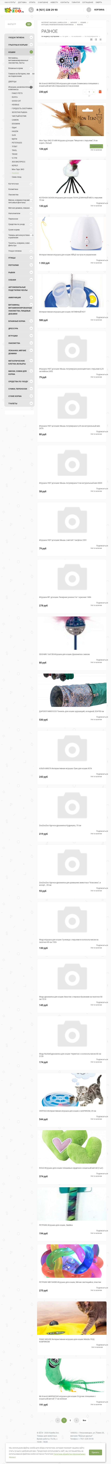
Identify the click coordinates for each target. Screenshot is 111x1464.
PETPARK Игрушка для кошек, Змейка (56, 1225)
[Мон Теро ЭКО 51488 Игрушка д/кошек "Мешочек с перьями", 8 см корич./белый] (72, 119)
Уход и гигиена (16, 37)
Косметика (13, 189)
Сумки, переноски (17, 389)
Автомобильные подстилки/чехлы (17, 288)
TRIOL (14, 150)
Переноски (13, 219)
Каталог (74, 22)
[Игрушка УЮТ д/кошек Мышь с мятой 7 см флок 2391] (72, 519)
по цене (65, 36)
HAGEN (15, 131)
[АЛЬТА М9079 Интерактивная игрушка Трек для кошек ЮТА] (72, 747)
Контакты (65, 2)
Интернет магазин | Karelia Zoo (54, 22)
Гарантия (76, 2)
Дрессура (13, 328)
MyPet (14, 139)
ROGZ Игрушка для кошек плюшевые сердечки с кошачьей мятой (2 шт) (71, 1168)
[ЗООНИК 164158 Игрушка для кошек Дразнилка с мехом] (72, 633)
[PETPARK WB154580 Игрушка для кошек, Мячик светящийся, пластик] (72, 1261)
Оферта (99, 2)
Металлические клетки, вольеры (17, 362)
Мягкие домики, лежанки (19, 208)
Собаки (12, 280)
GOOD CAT (16, 101)
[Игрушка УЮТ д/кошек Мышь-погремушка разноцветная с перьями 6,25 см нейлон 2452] (72, 347)
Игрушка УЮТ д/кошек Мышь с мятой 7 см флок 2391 (63, 540)
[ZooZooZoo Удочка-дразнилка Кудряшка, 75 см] (72, 804)
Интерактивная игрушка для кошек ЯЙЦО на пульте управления (67, 255)
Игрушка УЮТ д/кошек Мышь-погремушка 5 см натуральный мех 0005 (70, 483)
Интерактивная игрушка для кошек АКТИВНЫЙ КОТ (62, 312)
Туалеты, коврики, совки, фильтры (19, 244)
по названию (76, 36)
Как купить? (10, 2)
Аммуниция (14, 297)
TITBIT (14, 146)
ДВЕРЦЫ (12, 81)
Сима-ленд (16, 177)
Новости (54, 2)
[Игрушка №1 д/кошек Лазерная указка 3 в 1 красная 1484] (72, 576)
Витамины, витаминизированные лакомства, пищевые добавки (20, 309)
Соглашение (87, 2)
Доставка (22, 2)
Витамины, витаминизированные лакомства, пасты (18, 60)
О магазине (43, 2)
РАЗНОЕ (15, 173)
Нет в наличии (96, 150)
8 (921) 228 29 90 (47, 9)
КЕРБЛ (15, 165)
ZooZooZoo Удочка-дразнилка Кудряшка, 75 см (60, 825)
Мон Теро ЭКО (18, 169)
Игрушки (13, 336)
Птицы (11, 258)
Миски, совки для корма (17, 372)
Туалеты (12, 403)
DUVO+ (15, 97)
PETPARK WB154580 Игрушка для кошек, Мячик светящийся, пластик (70, 1282)
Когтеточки (13, 184)
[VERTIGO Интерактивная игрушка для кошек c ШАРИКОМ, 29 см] (72, 1089)
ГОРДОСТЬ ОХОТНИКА (22, 108)
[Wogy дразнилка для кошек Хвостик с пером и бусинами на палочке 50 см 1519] (72, 975)
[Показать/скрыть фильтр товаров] (29, 24)
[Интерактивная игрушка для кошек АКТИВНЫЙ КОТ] (72, 290)
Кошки (83, 22)
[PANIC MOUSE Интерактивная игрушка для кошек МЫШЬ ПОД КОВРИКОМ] (72, 1318)
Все (84, 1420)
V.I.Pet (14, 158)
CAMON (15, 120)
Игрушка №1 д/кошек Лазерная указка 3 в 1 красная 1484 (65, 597)
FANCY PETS (17, 93)
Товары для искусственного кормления (20, 236)
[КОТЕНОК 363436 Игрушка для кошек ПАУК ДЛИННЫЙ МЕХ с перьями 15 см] (72, 176)
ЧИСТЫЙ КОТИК (19, 116)
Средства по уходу (16, 224)
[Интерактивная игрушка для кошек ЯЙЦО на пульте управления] (72, 233)
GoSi (14, 135)
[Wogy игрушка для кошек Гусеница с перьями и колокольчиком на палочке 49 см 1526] (72, 918)
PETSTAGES (17, 143)
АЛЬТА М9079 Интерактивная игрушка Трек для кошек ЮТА (65, 768)
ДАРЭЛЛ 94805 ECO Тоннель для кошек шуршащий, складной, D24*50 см (71, 711)
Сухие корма (14, 230)
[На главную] (14, 10)
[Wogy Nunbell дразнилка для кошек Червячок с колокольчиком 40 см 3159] (72, 1032)
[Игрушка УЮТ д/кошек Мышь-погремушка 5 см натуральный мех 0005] (72, 462)
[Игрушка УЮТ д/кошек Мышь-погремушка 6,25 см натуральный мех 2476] (72, 404)
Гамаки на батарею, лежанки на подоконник (21, 75)
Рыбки (11, 272)
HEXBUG (15, 105)
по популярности (91, 36)
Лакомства (13, 195)
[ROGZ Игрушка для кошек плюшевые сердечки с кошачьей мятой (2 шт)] (72, 1147)
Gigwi (14, 127)
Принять (95, 1452)
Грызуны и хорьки (17, 45)
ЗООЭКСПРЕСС (18, 162)
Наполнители (14, 213)
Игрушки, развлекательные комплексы (57, 25)
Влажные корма (15, 68)
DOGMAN (16, 124)
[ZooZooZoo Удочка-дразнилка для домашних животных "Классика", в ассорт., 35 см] (72, 861)
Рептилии (13, 265)
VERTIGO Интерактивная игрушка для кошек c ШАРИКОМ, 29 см (67, 1111)
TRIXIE (14, 154)
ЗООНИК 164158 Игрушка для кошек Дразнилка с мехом (64, 654)
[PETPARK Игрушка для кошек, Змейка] (72, 1204)
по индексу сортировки (50, 36)
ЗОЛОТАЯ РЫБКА (19, 112)
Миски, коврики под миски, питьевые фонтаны (20, 201)
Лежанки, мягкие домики (17, 352)
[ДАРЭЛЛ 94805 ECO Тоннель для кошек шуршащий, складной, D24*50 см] (72, 690)
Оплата (32, 2)
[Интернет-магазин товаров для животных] (14, 10)
